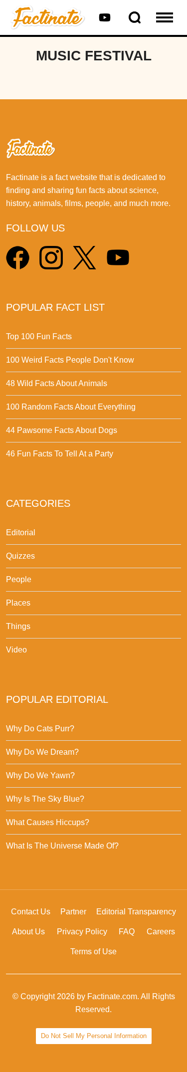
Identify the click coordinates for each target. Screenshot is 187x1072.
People (18, 579)
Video (16, 649)
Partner (73, 911)
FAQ (127, 931)
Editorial (20, 532)
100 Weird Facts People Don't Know (70, 360)
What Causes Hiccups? (47, 822)
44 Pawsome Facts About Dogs (61, 430)
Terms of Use (93, 951)
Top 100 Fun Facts (39, 336)
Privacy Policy (82, 931)
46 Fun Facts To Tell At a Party (59, 453)
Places (18, 603)
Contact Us (30, 911)
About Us (28, 931)
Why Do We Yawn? (40, 775)
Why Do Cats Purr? (40, 728)
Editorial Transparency (136, 911)
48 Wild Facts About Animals (56, 383)
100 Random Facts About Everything (71, 407)
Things (18, 626)
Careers (161, 931)
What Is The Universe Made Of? (62, 846)
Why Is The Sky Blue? (45, 799)
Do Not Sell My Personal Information (94, 1036)
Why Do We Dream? (42, 752)
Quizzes (20, 556)
